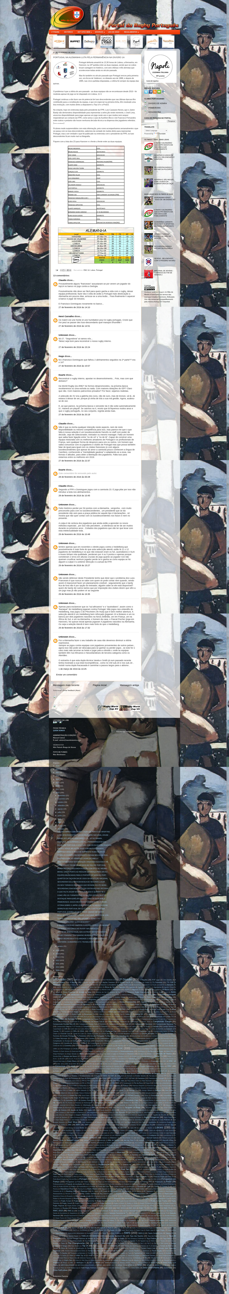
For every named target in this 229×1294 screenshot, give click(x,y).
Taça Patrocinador (76, 1241)
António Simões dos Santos (103, 997)
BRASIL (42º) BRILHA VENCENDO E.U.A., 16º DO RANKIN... (80, 838)
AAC (88, 985)
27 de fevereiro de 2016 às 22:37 (74, 461)
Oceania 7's (172, 1159)
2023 (58, 769)
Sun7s (75, 1230)
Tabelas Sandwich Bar (116, 1236)
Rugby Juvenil (67, 1203)
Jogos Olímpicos (151, 1117)
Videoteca (138, 1258)
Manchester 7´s (127, 1138)
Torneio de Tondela (119, 1248)
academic (147, 985)
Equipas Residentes (147, 1066)
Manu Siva (140, 1138)
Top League (97, 1246)
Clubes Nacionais (61, 1038)
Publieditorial (83, 1186)
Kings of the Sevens (122, 1125)
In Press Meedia (74, 1105)
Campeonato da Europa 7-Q (164, 1016)
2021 (58, 776)
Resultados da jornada (83, 1196)
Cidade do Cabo (78, 1033)
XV (165, 1265)
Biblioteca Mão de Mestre (143, 1007)
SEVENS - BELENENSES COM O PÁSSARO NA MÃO (164, 259)
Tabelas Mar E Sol (59, 1236)
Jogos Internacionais (90, 1117)
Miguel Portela (154, 1147)
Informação (87, 1105)
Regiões (119, 1194)
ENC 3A (91, 1064)
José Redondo (165, 1120)
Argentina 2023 (106, 999)
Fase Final (102, 1078)
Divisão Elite (57, 1056)
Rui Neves (150, 1205)
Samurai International (130, 1211)
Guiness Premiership (88, 1100)
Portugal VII (125, 1179)
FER (54, 1080)
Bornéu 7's (134, 1009)
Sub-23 (119, 1228)
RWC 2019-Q (121, 1208)
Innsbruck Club (111, 1105)
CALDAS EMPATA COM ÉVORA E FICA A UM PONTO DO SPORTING (83, 832)
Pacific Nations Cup (166, 1164)
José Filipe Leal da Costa (96, 1120)
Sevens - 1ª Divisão (147, 1218)
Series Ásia (97, 1218)
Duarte (62, 375)
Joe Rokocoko (106, 1115)
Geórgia (158, 1090)
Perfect (165, 1174)
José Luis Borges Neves (124, 1120)
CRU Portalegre (65, 1048)
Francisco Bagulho (139, 1085)
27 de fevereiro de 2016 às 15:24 (74, 347)
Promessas (101, 1184)
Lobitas (122, 1130)
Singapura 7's (133, 1220)
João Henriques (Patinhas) (75, 1112)
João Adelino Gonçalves (128, 1110)
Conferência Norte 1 (167, 1041)
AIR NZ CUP (69, 989)
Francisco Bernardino (169, 1085)
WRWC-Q (131, 1265)
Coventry (68, 1046)
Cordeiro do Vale (168, 1043)
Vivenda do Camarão (112, 1260)
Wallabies (56, 1263)
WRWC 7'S (121, 1265)
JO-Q (114, 1110)
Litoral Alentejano (67, 1130)
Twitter (148, 1253)
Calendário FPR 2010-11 (165, 1014)
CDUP (91, 1031)
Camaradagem (97, 1016)
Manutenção (101, 1140)
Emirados (145, 1061)
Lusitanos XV (154, 1135)
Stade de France (106, 1225)
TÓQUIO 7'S (115, 1246)
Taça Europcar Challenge (135, 1238)
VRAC (159, 1260)
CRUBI (75, 1048)
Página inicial (100, 685)
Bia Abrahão (114, 1007)
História (171, 1100)
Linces (159, 1127)
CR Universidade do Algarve (145, 1045)
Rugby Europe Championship (84, 1201)
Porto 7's (170, 1177)
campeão (117, 1016)
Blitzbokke (74, 1009)
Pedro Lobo (67, 1174)
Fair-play (152, 1076)
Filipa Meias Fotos (133, 1080)
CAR (65, 1029)
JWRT (78, 1125)
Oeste (102, 1162)
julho (60, 812)
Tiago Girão (134, 1243)
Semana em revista (120, 1215)
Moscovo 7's (122, 1152)
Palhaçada (92, 1167)
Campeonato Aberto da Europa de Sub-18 (137, 1016)
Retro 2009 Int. (112, 1196)
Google (158, 1093)
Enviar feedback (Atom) (71, 690)
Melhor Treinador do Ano (96, 1145)
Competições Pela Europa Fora (123, 1041)
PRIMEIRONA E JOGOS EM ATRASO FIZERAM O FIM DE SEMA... (82, 902)
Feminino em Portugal (156, 1078)
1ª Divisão (59, 979)
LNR (90, 1130)
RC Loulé (104, 1191)
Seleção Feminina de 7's (118, 1213)
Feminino (141, 1078)
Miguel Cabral (88, 1147)
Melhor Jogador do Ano (60, 1145)
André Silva (105, 994)
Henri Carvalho (66, 316)
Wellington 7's (81, 1263)
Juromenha (152, 1122)
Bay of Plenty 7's (113, 1004)
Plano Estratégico (102, 1177)
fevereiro (61, 829)
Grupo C (87, 1098)
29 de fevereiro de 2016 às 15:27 (74, 565)
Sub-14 (55, 1228)
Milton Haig (102, 1150)
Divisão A (141, 1054)
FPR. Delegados (114, 1085)
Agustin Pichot (169, 987)
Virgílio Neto (68, 1260)
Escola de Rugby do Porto (130, 1068)
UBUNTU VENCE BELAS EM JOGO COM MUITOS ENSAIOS (80, 848)
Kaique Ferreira (98, 1125)
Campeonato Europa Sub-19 (120, 1024)
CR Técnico (119, 1046)
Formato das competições (162, 1083)
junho (60, 815)
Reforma (76, 1193)
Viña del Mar (57, 1260)
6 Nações (73, 982)
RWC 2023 (132, 1208)
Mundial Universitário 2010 (78, 1155)
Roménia (117, 1198)
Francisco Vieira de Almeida (137, 1088)
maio (60, 819)
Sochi (74, 1223)
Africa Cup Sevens (96, 987)
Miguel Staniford (58, 1150)
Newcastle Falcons (108, 1157)
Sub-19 (93, 1228)
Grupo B (77, 1098)
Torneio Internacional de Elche (75, 1251)
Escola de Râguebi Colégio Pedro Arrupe (106, 1068)
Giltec (69, 1093)
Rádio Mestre (92, 1189)
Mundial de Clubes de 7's (165, 1152)
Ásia (120, 999)
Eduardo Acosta (168, 1058)
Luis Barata (120, 1133)
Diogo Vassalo (72, 1054)
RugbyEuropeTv (138, 1205)
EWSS (105, 1076)
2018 (58, 786)
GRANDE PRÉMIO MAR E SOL (104, 1095)
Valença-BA (121, 1255)
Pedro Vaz (138, 1174)
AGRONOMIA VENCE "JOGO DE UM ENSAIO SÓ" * (165, 200)
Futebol (173, 1088)
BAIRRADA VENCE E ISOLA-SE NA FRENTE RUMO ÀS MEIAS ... (82, 852)
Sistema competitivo (156, 1220)
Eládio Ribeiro (72, 1061)
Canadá (156, 1026)
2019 (58, 783)
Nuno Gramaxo (94, 1159)
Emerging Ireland (134, 1061)
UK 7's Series (62, 1255)
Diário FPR (170, 1051)
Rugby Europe (66, 1201)
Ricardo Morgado (65, 1198)
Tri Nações (63, 1253)
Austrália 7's (91, 1002)
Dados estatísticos (137, 1048)
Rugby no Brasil (119, 1203)
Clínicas (173, 1036)
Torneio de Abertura (167, 1246)
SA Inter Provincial (83, 1211)
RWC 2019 (108, 1208)
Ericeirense (56, 1068)
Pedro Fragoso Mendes (166, 1172)
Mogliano (137, 1150)
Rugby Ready (169, 1203)
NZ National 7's (140, 1159)
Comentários (128, 1038)
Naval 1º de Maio (74, 1157)
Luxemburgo (167, 1135)
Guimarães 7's (58, 1100)
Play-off (114, 1177)
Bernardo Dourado (76, 1007)
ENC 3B (99, 1064)
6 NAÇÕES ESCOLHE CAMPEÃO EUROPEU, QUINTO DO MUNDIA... (83, 925)
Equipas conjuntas (131, 1066)
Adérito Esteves (62, 987)
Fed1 (133, 1078)
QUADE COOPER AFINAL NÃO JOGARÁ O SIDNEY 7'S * (79, 919)
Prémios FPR (147, 1182)
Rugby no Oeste (132, 1203)
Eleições (83, 1061)
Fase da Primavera (71, 1078)
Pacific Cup (152, 1164)
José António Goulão (78, 1120)
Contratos (105, 1043)
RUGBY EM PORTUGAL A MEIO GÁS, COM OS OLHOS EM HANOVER (84, 845)
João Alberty (142, 1110)
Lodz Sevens (169, 1130)
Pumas (92, 1186)
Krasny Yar (134, 1125)
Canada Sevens (168, 1026)
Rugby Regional (58, 1206)
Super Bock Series (127, 1230)
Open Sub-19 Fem (152, 1162)
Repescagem (169, 1194)
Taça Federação (153, 1238)
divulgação (84, 1056)
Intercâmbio (169, 1105)
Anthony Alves (126, 994)
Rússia (74, 1208)
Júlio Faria (141, 1122)
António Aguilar (151, 995)
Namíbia (145, 1155)
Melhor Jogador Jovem (78, 1145)
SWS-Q (141, 1233)
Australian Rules (104, 1002)
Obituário (151, 1159)
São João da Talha (158, 1211)
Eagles (107, 1058)
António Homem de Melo (66, 997)
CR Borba (79, 1046)
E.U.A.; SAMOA (83, 1058)
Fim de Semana (168, 1081)
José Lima (110, 1120)
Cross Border (169, 1046)
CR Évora (97, 1046)
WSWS (149, 1265)
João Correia (59, 1112)
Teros (63, 1243)
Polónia (130, 1176)
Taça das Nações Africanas (157, 1236)
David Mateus (88, 1051)
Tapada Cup (144, 1241)
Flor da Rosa (138, 1083)
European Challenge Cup (96, 1073)
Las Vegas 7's (146, 1125)
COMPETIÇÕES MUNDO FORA (163, 1038)
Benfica (173, 1004)
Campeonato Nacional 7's (166, 1024)
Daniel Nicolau (164, 1048)
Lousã (96, 1133)
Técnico (162, 1241)
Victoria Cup (128, 1258)
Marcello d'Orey (168, 1140)
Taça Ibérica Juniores (60, 1241)
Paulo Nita (92, 1172)
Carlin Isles (74, 1029)
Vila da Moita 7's (168, 1258)
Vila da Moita (155, 1258)
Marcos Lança (57, 1142)
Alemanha (117, 989)
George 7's (133, 1090)
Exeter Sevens (140, 1076)
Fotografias (82, 1085)
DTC (127, 1056)
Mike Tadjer (92, 1150)
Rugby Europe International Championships (133, 1201)
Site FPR (66, 1223)
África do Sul (110, 987)
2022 (58, 772)
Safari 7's (95, 1211)
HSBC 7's (137, 1102)
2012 (58, 960)
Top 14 (85, 1246)
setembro (61, 805)
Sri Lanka (75, 1225)
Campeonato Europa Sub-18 (64, 1024)
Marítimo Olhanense (97, 1142)
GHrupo (55, 1093)
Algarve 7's (136, 989)
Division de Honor (70, 1056)
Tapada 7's (133, 1241)
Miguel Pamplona (140, 1147)
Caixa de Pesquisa (105, 1014)
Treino (55, 1253)
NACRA (126, 1155)
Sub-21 (110, 1228)
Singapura (123, 1220)
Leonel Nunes (68, 1128)
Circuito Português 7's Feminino (74, 1036)
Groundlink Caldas (169, 1095)
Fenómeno (170, 1078)
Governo (166, 1093)
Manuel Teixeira (89, 1140)
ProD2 (169, 1181)
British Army (133, 1012)
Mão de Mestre (114, 1140)
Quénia (156, 1186)
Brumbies (157, 1012)
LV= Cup (62, 1138)
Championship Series (160, 1031)
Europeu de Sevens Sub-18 (131, 1073)
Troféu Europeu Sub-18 (95, 1253)
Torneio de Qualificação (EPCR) (98, 1248)
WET (90, 1262)
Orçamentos (77, 1164)
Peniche (157, 1174)
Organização (103, 1164)
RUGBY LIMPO (92, 1203)
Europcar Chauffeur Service (75, 1073)
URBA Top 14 (80, 1255)
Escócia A (86, 1068)
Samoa (116, 1211)
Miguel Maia (115, 1147)
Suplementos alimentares (76, 1233)
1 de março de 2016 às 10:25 (72, 669)
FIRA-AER (115, 1083)
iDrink (167, 1102)
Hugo (61, 356)
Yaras (62, 1268)
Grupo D (98, 1098)
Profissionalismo (58, 1184)
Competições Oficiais (102, 1041)
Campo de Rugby (144, 1026)
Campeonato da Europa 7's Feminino (94, 1019)
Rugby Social (91, 1205)
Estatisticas (116, 1071)
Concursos (154, 1041)
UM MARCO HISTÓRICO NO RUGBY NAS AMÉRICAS (78, 929)
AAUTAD (95, 985)
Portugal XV (136, 1179)
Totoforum (146, 1251)
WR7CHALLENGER (68, 1265)
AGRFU (148, 987)
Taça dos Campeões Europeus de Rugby (110, 1238)
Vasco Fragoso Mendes (166, 1255)
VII (146, 1258)
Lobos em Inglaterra (155, 1130)
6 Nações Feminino (108, 982)
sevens (131, 1218)
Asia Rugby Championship (134, 999)
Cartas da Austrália (157, 1029)
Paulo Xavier (114, 1172)
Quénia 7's (166, 1186)
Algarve (127, 989)
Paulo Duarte (169, 1169)
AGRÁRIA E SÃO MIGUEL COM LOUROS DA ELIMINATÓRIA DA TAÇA (164, 182)
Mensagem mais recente (66, 685)
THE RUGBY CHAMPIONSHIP (101, 1243)
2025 (58, 766)
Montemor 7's (79, 1152)
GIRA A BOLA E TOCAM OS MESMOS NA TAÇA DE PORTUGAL (81, 865)
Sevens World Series (76, 1220)
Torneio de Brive (59, 1248)
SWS (127, 1232)
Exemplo (130, 1076)
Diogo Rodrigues (58, 1054)
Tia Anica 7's (122, 1243)
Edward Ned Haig (59, 1061)
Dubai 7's (158, 1056)
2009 (58, 970)
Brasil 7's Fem (62, 1012)
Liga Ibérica (102, 1128)
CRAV (160, 1046)
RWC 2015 (95, 1208)
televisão (171, 1241)
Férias (61, 1080)
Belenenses (156, 1004)
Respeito (70, 1196)
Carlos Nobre (133, 1029)
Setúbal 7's (121, 1218)
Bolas (106, 1009)
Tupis (130, 1253)
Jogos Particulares (170, 1117)
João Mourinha (120, 1112)
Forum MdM (62, 1085)
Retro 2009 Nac (125, 1196)
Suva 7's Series (116, 1233)
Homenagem (88, 1102)
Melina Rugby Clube (128, 1145)
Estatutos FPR (129, 1071)
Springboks (65, 1225)
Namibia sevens (156, 1155)
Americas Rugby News (160, 992)
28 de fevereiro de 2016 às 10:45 (74, 495)
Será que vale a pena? (154, 1215)
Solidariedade (83, 1223)
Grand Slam (85, 1095)
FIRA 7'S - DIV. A (92, 1083)
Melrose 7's (141, 1145)
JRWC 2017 (120, 1122)
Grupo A (66, 1098)
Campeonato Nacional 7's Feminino (95, 1026)
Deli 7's (105, 1051)
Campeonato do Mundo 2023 (140, 1021)
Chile (172, 1031)
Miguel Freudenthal (101, 1147)
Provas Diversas (168, 1184)
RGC (160, 1196)
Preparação (159, 1182)
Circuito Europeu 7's (149, 1033)
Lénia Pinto (57, 1128)
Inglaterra (97, 1105)
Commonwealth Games (143, 1038)
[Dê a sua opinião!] (63, 270)
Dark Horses (65, 1051)
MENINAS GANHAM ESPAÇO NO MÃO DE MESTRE (162, 236)
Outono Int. (127, 1164)
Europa (153, 1071)
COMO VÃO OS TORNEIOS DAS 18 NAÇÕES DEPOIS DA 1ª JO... (82, 895)
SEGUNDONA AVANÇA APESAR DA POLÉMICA (163, 168)
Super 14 (102, 1230)
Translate (162, 134)
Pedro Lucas (78, 1174)
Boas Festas (96, 1009)
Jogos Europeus (75, 1117)
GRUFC (58, 1098)
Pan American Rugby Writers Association (123, 1167)
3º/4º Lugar (156, 980)
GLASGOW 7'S (109, 1093)
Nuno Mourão (118, 1159)
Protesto (126, 1184)
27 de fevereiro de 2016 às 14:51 (74, 326)
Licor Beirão (80, 1128)
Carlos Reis (144, 1029)
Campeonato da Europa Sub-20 (93, 1021)
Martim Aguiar (111, 1142)
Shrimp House (102, 1220)
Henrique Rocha (148, 1100)
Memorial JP (151, 1145)
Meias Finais (150, 1143)
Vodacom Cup (126, 1260)
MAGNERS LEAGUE (87, 1137)
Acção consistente (158, 985)
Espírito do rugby (86, 1071)
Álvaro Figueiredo (69, 992)
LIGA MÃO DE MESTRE (118, 1128)
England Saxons (118, 1064)
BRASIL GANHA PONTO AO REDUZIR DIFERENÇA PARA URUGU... (83, 872)
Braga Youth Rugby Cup (160, 1009)
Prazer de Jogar (96, 1182)
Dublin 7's (170, 1056)
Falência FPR (161, 1076)
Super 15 (113, 1230)
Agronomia (157, 987)
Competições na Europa (61, 1041)
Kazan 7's (109, 1125)
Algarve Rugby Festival (152, 989)
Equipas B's (118, 1066)
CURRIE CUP (110, 1048)
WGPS (97, 1263)
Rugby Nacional (105, 1203)
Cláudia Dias (136, 1036)
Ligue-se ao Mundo (145, 1128)
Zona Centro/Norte (151, 1267)
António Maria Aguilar (84, 997)
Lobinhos (114, 1130)
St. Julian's (95, 1225)
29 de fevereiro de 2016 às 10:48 (74, 534)
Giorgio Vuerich (96, 1093)
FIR (83, 1083)
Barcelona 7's (87, 1004)
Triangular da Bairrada (77, 1253)
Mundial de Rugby (59, 1155)
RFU (154, 1196)
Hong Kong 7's (113, 1103)
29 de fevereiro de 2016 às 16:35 (74, 594)
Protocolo (135, 1184)
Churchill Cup (65, 1033)
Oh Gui (109, 1162)
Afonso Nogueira (81, 987)
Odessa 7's (84, 1162)
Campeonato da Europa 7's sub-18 (153, 1019)
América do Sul (101, 992)
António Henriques (168, 994)
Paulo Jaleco (57, 1172)
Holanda (78, 1102)
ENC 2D (83, 1064)
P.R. (144, 1164)
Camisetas (107, 1016)
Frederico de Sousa (154, 1088)
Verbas (96, 1258)
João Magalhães (92, 1112)
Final (55, 1083)
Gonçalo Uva (149, 1093)
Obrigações (161, 1159)
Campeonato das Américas (117, 1021)
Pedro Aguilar (125, 1172)
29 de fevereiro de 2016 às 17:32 (74, 628)
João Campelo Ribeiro (156, 1110)
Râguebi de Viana (108, 1189)
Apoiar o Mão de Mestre (136, 997)
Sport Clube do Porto (141, 1223)
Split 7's (129, 1223)
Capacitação (57, 1029)
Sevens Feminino (61, 1220)
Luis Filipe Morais (66, 1135)
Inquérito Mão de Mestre (136, 1105)
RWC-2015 (58, 1210)
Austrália (79, 1002)
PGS (75, 1176)
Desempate (114, 1051)
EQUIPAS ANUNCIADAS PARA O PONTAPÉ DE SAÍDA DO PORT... (82, 875)
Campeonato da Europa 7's (65, 1019)
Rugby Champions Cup (161, 1198)
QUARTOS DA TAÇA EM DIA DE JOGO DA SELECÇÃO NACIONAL (82, 878)
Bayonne (125, 1004)
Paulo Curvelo (157, 1169)
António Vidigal (120, 997)
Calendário (151, 1014)
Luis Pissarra (78, 1135)
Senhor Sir (132, 1215)
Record (67, 1193)
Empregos (155, 1061)
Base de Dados (100, 1004)
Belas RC (145, 1004)
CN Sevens (80, 1038)
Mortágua (111, 1152)
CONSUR (84, 1043)
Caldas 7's (128, 1014)
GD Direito (106, 1090)
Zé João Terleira (114, 1268)
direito (81, 1054)
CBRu (75, 1031)
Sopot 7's (120, 1223)
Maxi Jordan (139, 1142)
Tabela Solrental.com (155, 1233)
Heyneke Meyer (161, 1100)
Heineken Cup (131, 1100)
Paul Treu (137, 1169)
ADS (71, 987)
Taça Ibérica (167, 1238)
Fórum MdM (73, 1085)
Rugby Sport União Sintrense (109, 1205)
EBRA (114, 1058)
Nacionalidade (116, 1155)
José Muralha (152, 1120)
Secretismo (63, 1213)
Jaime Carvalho (168, 1107)
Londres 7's (57, 1133)
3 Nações (144, 980)
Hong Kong (99, 1103)
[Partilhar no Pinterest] (70, 270)
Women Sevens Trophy (127, 1262)
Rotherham (128, 1198)
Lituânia (78, 1130)
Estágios (106, 1071)
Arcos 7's (62, 999)
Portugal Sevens (111, 1179)
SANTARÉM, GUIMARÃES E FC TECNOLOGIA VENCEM (78, 942)
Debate (98, 1051)
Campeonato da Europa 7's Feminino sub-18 (125, 1019)
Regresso (128, 1193)
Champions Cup (144, 1031)
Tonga (64, 1246)
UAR (154, 1253)
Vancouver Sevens (148, 1255)
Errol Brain (66, 1069)
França (125, 1085)
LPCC (112, 1133)
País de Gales (79, 1167)
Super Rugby (160, 1230)
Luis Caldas (142, 1133)
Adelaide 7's (171, 985)
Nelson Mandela (93, 1157)
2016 (58, 793)
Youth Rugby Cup (72, 1268)
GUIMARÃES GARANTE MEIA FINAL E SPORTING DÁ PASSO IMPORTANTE (164, 224)
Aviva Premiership (127, 1002)
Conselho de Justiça (70, 1043)
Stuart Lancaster (145, 1225)
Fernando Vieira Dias (72, 1080)
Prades (85, 1182)
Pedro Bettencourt (138, 1172)
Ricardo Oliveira (94, 1198)
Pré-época (122, 1182)
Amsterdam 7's (77, 995)
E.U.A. (62, 1059)
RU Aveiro (138, 1198)
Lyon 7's (70, 1138)
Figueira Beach (98, 1081)
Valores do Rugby (134, 1255)
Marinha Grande (83, 1142)
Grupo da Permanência (130, 1098)
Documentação (96, 1056)
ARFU (85, 999)
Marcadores (154, 1140)
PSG (54, 1186)
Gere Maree (169, 1090)
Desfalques (141, 1051)
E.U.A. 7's (72, 1058)
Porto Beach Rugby (59, 1179)
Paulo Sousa (103, 1172)
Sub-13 (171, 1225)
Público (73, 1186)
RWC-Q (70, 1211)
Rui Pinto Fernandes (164, 1205)
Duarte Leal (136, 1056)
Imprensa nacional (59, 1105)
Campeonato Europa (162, 1021)
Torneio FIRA (133, 1248)
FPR (102, 1085)
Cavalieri (67, 1031)
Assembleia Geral (167, 999)
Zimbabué (125, 1268)
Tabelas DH (170, 1233)
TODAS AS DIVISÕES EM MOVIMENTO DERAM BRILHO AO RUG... (83, 855)
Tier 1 (142, 1243)
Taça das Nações (136, 1236)
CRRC (55, 1048)
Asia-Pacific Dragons (152, 999)
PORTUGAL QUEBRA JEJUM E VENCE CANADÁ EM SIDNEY (80, 912)
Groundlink (155, 1095)
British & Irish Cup (100, 1012)
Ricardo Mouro (79, 1198)
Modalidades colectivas (124, 1150)
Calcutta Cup (118, 1014)
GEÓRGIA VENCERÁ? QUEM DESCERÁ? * (73, 922)
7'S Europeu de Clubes (141, 982)
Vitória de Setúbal (96, 1260)
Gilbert (63, 1093)
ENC (164, 1061)
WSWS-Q (158, 1265)
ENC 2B (75, 1064)
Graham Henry (62, 1095)
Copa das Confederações (136, 1043)
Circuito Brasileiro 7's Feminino (128, 1033)
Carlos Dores (98, 1029)
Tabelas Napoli (73, 1236)
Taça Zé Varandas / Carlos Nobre (107, 1241)
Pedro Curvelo (151, 1172)
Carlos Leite (109, 1029)
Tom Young (164, 1243)
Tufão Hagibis (120, 1253)
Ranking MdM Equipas (154, 1189)
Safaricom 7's (106, 1211)
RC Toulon (159, 1191)
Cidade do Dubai (92, 1033)
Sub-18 (83, 1227)
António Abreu (138, 995)
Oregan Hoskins (90, 1164)
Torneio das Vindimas (131, 1246)
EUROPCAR (162, 1071)
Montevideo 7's (91, 1152)
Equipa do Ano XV (85, 1066)
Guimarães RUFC (72, 1100)
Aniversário (115, 994)
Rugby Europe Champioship (106, 1201)
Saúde (55, 1213)
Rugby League (80, 1203)
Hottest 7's (127, 1103)
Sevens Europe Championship (166, 1218)
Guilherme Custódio (167, 1098)
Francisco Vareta (119, 1088)
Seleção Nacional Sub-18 (87, 1215)
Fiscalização (127, 1083)
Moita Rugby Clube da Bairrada (163, 1150)
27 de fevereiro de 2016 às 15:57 (74, 366)
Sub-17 (74, 1228)
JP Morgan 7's (99, 1122)
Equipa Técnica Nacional (103, 1066)
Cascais (169, 1029)
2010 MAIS (84, 980)
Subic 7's (135, 1228)
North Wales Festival (135, 1157)
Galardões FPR (60, 1090)
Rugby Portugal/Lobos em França (151, 1203)
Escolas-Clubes (162, 1068)
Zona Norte (168, 1268)
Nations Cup (61, 1157)
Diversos (130, 1054)
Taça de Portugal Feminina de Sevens (79, 1238)
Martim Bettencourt (125, 1143)
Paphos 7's (155, 1167)
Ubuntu (160, 1253)
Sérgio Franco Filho (73, 1218)
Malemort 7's (114, 1138)
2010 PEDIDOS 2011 (109, 980)
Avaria (114, 1002)
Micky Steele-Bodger (62, 1147)
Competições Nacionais (81, 1041)
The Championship (76, 1243)
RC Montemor (126, 1191)
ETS (147, 1071)
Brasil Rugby (74, 1012)
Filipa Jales (120, 1081)
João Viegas (69, 1115)
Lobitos (130, 1130)
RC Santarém (148, 1191)
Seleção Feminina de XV (140, 1213)
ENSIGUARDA (171, 1064)
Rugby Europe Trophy (159, 1201)
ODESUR (94, 1162)
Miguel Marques (127, 1147)
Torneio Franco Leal (148, 1248)
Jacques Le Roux (132, 1107)
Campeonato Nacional (143, 1024)
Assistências (57, 1002)
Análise (89, 995)
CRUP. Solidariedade (87, 1048)
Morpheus (102, 1152)
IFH (172, 1102)
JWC (69, 1125)
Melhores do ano (112, 1145)
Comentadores (117, 1038)
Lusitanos (143, 1135)
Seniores (142, 1215)
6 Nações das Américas (90, 982)
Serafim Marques (170, 1215)
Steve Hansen (132, 1225)
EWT (112, 1076)
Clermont (146, 1036)
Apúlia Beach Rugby (154, 997)
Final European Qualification (70, 1083)
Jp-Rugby (110, 1122)
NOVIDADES (82, 1159)
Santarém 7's (145, 1211)
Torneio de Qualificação (76, 1248)
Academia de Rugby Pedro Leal (120, 985)
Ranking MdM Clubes (137, 1189)
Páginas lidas (57, 1167)
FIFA (88, 1080)
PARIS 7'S (66, 1169)
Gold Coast (123, 1093)
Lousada (104, 1133)
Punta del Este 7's (104, 1186)
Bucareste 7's (89, 1014)
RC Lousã (114, 1191)
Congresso (56, 1043)
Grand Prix (73, 1095)
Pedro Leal (57, 1174)
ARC (54, 999)
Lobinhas (105, 1130)
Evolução (97, 1076)
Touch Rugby (157, 1251)
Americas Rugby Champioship (138, 992)
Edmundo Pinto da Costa (152, 1058)
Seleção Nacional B (70, 1215)
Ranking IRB (120, 1189)
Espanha (72, 1071)
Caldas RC (139, 1014)
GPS (174, 1093)
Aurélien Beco (69, 1002)
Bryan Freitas (76, 1014)
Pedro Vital (148, 1174)
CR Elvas (88, 1045)
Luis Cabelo (131, 1133)
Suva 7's (105, 1233)
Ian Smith (159, 1102)
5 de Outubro (167, 980)
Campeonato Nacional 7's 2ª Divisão (69, 1026)
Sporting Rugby (156, 1223)
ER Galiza (160, 1066)
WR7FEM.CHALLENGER (86, 1265)
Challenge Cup (111, 1031)
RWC (83, 1208)
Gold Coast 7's (135, 1093)
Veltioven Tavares (85, 1258)
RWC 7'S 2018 (155, 1208)
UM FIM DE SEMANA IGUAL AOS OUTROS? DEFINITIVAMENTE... (82, 932)
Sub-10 (155, 1225)
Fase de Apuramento (88, 1078)
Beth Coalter (103, 1007)
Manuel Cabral (152, 1138)
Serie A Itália (87, 1218)
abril (59, 822)
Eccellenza (122, 1058)
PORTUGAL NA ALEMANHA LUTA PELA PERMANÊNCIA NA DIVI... (82, 842)
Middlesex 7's (76, 1147)
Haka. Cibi (119, 1100)
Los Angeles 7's (71, 1133)
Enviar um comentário (66, 674)
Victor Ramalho (116, 1258)
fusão (166, 1088)
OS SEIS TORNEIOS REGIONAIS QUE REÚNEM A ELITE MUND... (82, 885)
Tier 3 (156, 1243)
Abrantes (104, 985)
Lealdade (159, 1125)
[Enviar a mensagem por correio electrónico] (56, 270)
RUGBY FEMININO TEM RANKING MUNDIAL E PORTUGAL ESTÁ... (83, 935)
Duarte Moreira (147, 1056)
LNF (85, 1130)
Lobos (93, 270)
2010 (58, 967)
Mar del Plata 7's (130, 1140)
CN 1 (71, 1038)
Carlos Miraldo (121, 1029)
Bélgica (165, 1004)
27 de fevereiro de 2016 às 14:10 (74, 307)
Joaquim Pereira (81, 1115)
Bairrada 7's (145, 1002)
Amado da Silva (85, 992)
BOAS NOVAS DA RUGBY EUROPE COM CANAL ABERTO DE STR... (83, 915)
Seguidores (73, 1213)
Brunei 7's (165, 1012)
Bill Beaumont (159, 1007)
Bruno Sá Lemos (63, 1014)
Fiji (111, 1081)
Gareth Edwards (81, 1090)
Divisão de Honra (164, 1053)
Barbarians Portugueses (71, 1004)
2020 (58, 779)
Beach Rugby (135, 1004)
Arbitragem (168, 997)
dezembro (62, 795)
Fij (106, 1080)
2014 (58, 954)
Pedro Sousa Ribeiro (123, 1174)
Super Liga (149, 1230)
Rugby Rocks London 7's (75, 1205)
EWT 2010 (120, 1076)
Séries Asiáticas (109, 1218)
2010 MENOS (95, 980)
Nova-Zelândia (68, 1159)
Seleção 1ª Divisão (86, 1213)
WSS (139, 1265)
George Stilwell (147, 1090)
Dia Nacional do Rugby (155, 1051)
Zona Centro (135, 1268)
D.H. (120, 1048)
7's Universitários (70, 985)
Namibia (135, 1155)
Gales (71, 1090)
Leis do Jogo (169, 1125)
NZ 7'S (128, 1159)
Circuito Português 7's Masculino (102, 1036)
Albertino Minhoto (93, 989)
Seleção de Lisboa (101, 1213)
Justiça (63, 1125)
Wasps (65, 1262)
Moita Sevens (57, 1152)
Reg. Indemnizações (106, 1193)
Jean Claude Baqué (102, 1110)
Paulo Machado (81, 1172)
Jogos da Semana (61, 1117)
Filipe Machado (147, 1080)
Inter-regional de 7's (155, 1105)
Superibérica (172, 1230)
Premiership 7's (133, 1182)
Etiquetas (140, 1071)
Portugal (99, 270)
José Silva (72, 1122)
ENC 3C (107, 1064)
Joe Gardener (94, 1115)
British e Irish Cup (145, 1012)
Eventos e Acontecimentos (81, 1076)
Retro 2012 (136, 1196)
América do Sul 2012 (117, 992)
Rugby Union (126, 1205)
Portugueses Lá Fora (72, 1182)
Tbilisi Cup (154, 1241)
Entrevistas (60, 1066)
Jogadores (172, 1115)
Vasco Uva (73, 1258)
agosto (60, 809)
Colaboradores (104, 1038)
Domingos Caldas (109, 1056)
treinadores (170, 1251)
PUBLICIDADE (63, 1186)
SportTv (55, 1225)
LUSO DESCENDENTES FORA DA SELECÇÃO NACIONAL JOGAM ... (83, 835)
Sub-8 (127, 1228)
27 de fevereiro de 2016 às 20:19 (74, 414)
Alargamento (81, 989)
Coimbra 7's (93, 1038)
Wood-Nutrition (143, 1262)
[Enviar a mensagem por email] (61, 270)
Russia (65, 1208)
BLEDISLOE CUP (61, 1009)
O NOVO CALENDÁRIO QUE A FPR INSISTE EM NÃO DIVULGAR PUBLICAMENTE (163, 146)
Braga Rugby (144, 1009)
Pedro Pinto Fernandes (104, 1174)
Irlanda (101, 1107)
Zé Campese (102, 1268)
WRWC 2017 (110, 1265)
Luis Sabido (89, 1135)
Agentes (132, 987)
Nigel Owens (121, 1157)
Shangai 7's (90, 1220)
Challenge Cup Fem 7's (128, 1031)
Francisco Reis (94, 1088)
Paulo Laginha (69, 1172)
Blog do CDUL (85, 1009)
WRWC (99, 1265)
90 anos (81, 985)
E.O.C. (55, 1058)
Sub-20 (102, 1228)
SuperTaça (59, 1233)
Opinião (65, 1164)
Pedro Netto (89, 1174)
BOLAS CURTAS (118, 1009)
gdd (114, 1090)
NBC (84, 1157)
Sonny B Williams (109, 1223)
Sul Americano (63, 1230)
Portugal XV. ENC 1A (152, 1179)
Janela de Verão (77, 1110)
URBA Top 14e (93, 1255)
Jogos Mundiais (106, 1117)
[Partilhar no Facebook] (68, 270)
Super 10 (93, 1230)
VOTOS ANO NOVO (147, 1260)
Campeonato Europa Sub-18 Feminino (92, 1024)
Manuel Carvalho (168, 1138)
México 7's (172, 1145)
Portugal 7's (96, 1179)
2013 (58, 957)
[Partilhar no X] (66, 270)
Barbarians (56, 1004)
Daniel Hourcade (151, 1049)
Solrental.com (95, 1223)
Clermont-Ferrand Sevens (159, 1036)
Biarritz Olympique (127, 1007)
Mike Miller (82, 1150)
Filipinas (157, 1080)
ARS (115, 999)
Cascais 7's (57, 1031)
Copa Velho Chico (154, 1043)
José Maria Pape (140, 1120)
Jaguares (157, 1107)
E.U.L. (93, 1058)
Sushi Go (97, 1233)
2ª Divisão (125, 979)
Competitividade (142, 1041)
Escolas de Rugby (148, 1068)
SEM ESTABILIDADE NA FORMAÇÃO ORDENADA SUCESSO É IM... (83, 862)
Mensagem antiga (129, 685)
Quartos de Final (143, 1186)
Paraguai (56, 1169)
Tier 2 (149, 1243)
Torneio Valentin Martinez (131, 1251)
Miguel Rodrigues (168, 1147)
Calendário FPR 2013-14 (80, 1016)
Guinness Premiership (105, 1100)
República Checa (58, 1196)
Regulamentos (139, 1194)
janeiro (60, 946)
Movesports (137, 1152)
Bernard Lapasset (61, 1007)
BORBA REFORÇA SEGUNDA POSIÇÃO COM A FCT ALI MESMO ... (83, 868)
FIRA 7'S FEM (104, 1083)
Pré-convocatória (110, 1182)
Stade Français (120, 1225)
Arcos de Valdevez (74, 999)
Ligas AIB (133, 1128)
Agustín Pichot (57, 989)
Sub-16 (64, 1227)
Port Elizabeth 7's (142, 1177)
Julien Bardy (131, 1122)
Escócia (76, 1069)
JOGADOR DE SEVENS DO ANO (124, 1115)
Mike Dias (71, 1150)
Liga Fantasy (91, 1128)
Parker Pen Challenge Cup (81, 1169)
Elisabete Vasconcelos (97, 1061)
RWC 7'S (142, 1208)
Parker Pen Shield (99, 1169)
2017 (58, 789)
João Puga (159, 1112)
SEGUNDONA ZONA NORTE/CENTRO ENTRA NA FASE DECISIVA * (83, 888)
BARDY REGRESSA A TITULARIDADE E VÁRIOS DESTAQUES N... (82, 939)
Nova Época (165, 1157)
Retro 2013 (147, 1196)
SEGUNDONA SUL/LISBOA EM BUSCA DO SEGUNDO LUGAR (81, 882)
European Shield (113, 1073)
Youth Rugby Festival (88, 1268)
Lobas (97, 1130)
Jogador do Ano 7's (144, 1115)
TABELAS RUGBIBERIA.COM (92, 1236)
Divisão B (150, 1054)
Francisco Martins (61, 1088)
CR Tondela (130, 1045)
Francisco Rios (106, 1088)
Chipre (55, 1033)
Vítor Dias (85, 1260)
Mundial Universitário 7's (100, 1155)
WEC (71, 1262)
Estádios (98, 1071)
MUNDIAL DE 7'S (149, 1152)
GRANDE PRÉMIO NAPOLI (130, 1095)
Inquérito (122, 1105)
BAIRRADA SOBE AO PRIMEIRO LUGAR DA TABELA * (78, 858)
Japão (89, 1110)
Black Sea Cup (171, 1007)
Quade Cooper (119, 1186)
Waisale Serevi (169, 1260)
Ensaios (161, 1064)
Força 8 (148, 1083)
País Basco (68, 1167)
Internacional (57, 1107)
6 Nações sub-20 (124, 982)
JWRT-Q (87, 1125)
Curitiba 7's (100, 1048)
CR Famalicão (108, 1045)
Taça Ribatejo (89, 1241)
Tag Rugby (124, 1241)
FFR (83, 1080)
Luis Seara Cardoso (102, 1135)
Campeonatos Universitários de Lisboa (123, 1026)
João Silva (58, 1115)
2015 (58, 950)
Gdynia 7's (122, 1090)
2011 (58, 964)
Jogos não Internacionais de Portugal (129, 1117)
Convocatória (115, 1043)
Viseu (77, 1260)
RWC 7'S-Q (168, 1208)
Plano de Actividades (86, 1176)
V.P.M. (113, 1255)
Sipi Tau (144, 1220)
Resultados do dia (99, 1196)
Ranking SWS (71, 1191)
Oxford (138, 1164)
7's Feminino (157, 982)
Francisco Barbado (153, 1085)
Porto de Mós (72, 1179)
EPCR (73, 1066)
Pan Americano (143, 1167)
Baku (154, 1002)
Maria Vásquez (70, 1142)
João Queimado (171, 1112)
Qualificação (131, 1186)
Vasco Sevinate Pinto (60, 1258)
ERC (169, 1066)
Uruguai (104, 1255)
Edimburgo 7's (134, 1059)
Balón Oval (170, 1002)
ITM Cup (119, 1107)
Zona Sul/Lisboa (60, 1270)
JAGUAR (148, 1107)
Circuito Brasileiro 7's (108, 1033)
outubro (61, 802)
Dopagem (120, 1056)
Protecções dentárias (114, 1184)
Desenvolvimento (126, 1051)
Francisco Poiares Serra (78, 1088)
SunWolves (83, 1230)
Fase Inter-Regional (116, 1078)
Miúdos (111, 1150)
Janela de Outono (60, 1110)
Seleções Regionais (105, 1215)
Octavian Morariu (61, 1162)
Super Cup (139, 1230)
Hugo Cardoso (148, 1102)
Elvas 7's (110, 1061)
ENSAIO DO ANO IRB (148, 1064)
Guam (156, 1098)
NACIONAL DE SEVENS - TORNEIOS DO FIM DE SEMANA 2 (163, 273)
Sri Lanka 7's (85, 1225)
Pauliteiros (146, 1169)
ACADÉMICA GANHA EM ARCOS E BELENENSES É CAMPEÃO (164, 157)
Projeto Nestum (90, 1184)
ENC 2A (67, 1064)
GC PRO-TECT (94, 1090)
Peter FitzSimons (65, 1176)
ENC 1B (59, 1064)
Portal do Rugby (159, 1177)
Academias (137, 985)
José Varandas (87, 1122)
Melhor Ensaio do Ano (166, 1142)
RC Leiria (95, 1191)
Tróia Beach (110, 1253)
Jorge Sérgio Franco (62, 1120)
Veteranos (104, 1258)
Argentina (92, 999)
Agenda (122, 987)
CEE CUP (99, 1031)
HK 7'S (55, 1103)
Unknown (63, 335)
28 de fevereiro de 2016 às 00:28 (74, 477)
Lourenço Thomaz (86, 1133)
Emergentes (120, 1061)
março (60, 825)
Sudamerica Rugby (146, 1228)
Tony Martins (75, 1246)
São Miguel (170, 1211)
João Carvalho (171, 1110)
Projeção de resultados (74, 1184)
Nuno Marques (106, 1159)
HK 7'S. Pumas (68, 1102)
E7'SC (100, 1058)
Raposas (84, 1191)
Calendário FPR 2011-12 (61, 1016)
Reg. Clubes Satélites (89, 1194)
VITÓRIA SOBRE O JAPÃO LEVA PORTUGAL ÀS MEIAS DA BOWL (82, 905)
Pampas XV (103, 1167)
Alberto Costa (106, 989)
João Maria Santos (106, 1112)
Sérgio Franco (59, 1218)
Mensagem (162, 1145)
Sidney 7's (113, 1220)
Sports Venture (169, 1223)
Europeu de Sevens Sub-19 (155, 1073)
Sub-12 (163, 1225)
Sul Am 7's (159, 1228)
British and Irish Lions (116, 1012)
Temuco (55, 1243)
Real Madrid (170, 1191)
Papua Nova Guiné (167, 1167)
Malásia (104, 1138)
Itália (110, 1107)
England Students (132, 1064)
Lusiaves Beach (132, 1135)
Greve (146, 1095)
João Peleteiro (148, 1112)
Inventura (78, 1107)
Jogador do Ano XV (159, 1115)
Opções (117, 1162)
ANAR (97, 994)
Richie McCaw (106, 1198)
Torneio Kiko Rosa (94, 1251)
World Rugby (155, 1263)
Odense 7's (73, 1162)
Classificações (124, 1036)
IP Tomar (86, 1107)
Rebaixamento (58, 1193)
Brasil (174, 1009)
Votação (136, 1260)
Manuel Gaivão (58, 1140)
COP (124, 1043)
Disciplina (91, 1054)
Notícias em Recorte (151, 1157)
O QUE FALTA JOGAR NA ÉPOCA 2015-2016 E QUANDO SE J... (81, 892)
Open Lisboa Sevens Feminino (133, 1162)
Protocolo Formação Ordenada (151, 1184)
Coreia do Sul (57, 1045)
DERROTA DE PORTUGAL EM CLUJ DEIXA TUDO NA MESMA (81, 909)
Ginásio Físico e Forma (81, 1093)
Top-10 (105, 1246)
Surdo (89, 1233)
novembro (62, 799)
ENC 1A (87, 270)
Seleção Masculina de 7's (159, 1213)
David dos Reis (77, 1051)
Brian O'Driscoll (86, 1012)
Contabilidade (94, 1043)
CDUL (82, 1031)
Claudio (62, 280)
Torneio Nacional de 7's (112, 1251)
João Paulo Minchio (134, 1112)
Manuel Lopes (73, 1140)
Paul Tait (125, 1169)
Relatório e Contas (155, 1193)
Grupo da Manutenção (113, 1098)
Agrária (140, 987)
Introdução (68, 1107)
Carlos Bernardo (85, 1029)
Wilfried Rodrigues (111, 1262)
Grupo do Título (146, 1098)
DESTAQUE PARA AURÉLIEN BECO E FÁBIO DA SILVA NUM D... (82, 899)
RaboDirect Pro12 (67, 1189)
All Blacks (165, 989)
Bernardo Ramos (90, 1007)
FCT (127, 1078)
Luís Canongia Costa (156, 1133)
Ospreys (117, 1164)
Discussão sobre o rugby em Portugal (112, 1054)
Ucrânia (168, 1253)
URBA (71, 1255)
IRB (93, 1107)
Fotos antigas (93, 1085)
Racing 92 (81, 1189)
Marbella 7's (143, 1140)
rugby (147, 1198)
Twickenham (138, 1253)
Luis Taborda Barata (118, 1135)
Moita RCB (146, 1150)
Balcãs (161, 1002)
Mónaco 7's (68, 1152)
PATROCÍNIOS (113, 1169)
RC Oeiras (137, 1191)
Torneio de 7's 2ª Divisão (149, 1246)
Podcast (123, 1176)
